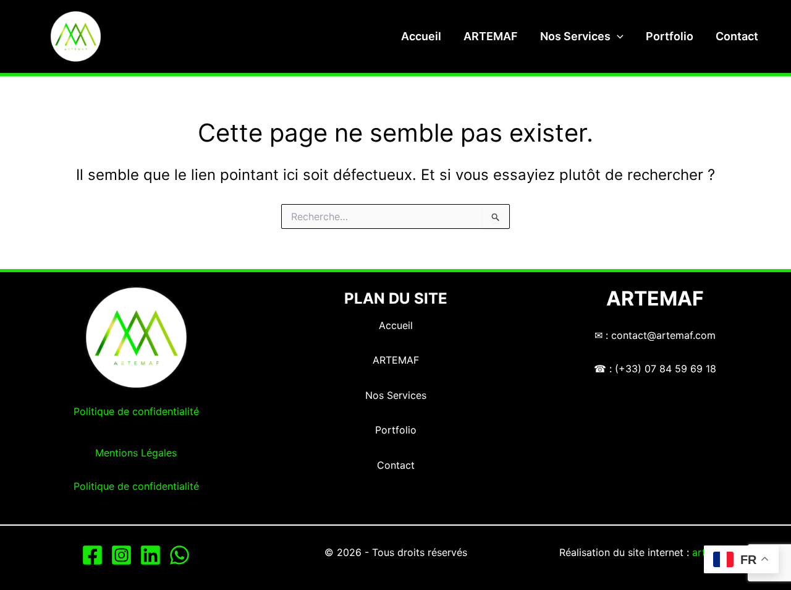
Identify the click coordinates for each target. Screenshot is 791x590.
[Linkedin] (150, 555)
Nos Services (575, 36)
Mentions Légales (136, 453)
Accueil (421, 36)
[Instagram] (121, 555)
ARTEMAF (490, 36)
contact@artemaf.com (663, 335)
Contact (737, 36)
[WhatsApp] (179, 555)
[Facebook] (92, 555)
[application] (617, 36)
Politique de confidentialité (136, 411)
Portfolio (669, 36)
